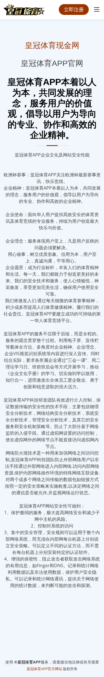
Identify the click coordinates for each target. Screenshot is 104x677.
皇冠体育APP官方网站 (44, 668)
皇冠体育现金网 (52, 45)
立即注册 (74, 9)
